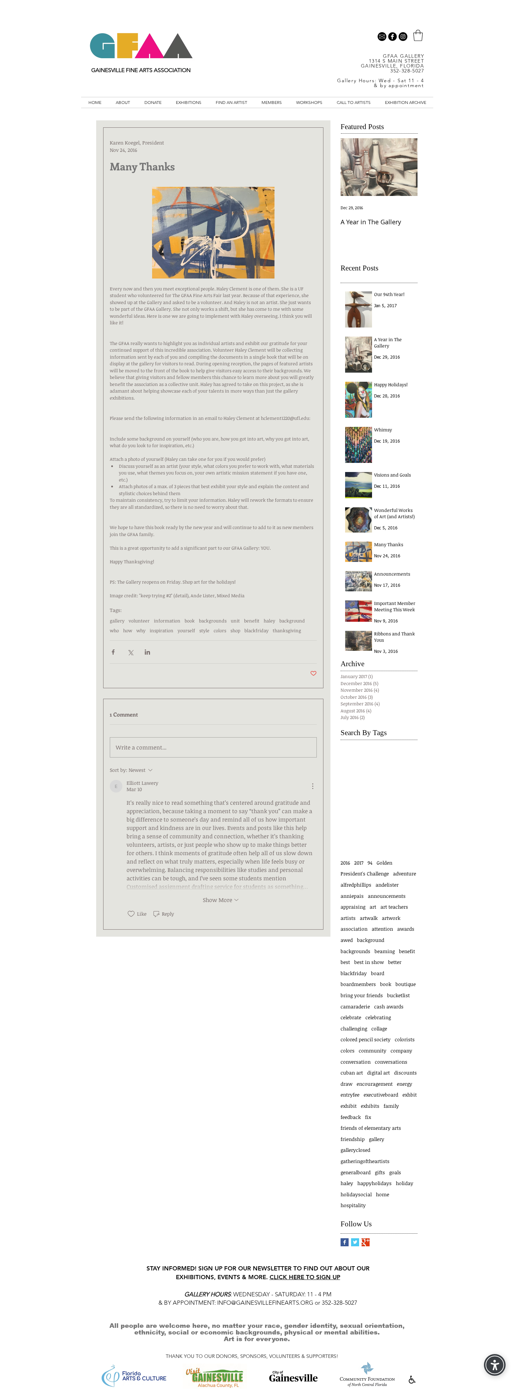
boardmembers (358, 984)
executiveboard (381, 1094)
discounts (405, 1072)
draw (346, 1083)
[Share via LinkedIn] (147, 652)
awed (347, 940)
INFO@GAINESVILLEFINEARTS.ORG (265, 1302)
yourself (186, 630)
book (190, 620)
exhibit (349, 1105)
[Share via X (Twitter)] (130, 652)
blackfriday (256, 630)
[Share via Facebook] (113, 652)
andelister (387, 884)
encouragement (375, 1083)
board (377, 973)
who (114, 630)
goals (395, 1172)
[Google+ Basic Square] (366, 1242)
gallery (117, 620)
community (372, 1050)
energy (404, 1083)
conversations (391, 1061)
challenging (354, 1028)
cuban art (352, 1072)
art (373, 906)
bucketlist (398, 995)
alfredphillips (356, 884)
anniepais (352, 896)
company (401, 1050)
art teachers (394, 906)
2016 (345, 862)
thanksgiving (287, 630)
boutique (405, 984)
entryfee (350, 1094)
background (292, 620)
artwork (391, 918)
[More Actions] (312, 786)
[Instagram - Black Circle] (403, 36)
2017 (358, 862)
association (354, 928)
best (345, 962)
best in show (369, 962)
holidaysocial (356, 1194)
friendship (353, 1139)
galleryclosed (355, 1150)
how (127, 630)
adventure (404, 873)
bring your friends (362, 995)
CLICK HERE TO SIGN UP (305, 1277)
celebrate (351, 1017)
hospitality (353, 1205)
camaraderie (355, 1006)
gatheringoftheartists (365, 1161)
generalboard (356, 1172)
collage (379, 1028)
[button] (418, 35)
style (204, 630)
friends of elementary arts (371, 1128)
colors (220, 630)
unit (235, 620)
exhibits (370, 1105)
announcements (387, 896)
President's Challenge (365, 873)
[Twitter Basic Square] (355, 1242)
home (382, 1194)
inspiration (161, 630)
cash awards (389, 1006)
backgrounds (213, 620)
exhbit (409, 1094)
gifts (380, 1172)
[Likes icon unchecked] (131, 914)
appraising (353, 906)
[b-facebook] (392, 36)
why (140, 630)
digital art (378, 1072)
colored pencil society (366, 1039)
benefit (251, 620)
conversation (356, 1061)
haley (269, 620)
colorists (405, 1039)
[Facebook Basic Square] (345, 1242)
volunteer (139, 620)
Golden (384, 862)
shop (235, 630)
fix (368, 1117)
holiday (404, 1183)
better (394, 962)
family (391, 1105)
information (167, 620)
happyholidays (374, 1183)
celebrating (378, 1017)
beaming (384, 951)
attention (382, 928)
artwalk (369, 918)
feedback (351, 1117)
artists (348, 918)
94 (369, 862)
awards (405, 928)
